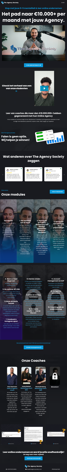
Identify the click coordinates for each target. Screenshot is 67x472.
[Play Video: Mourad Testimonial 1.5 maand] (44, 88)
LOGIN (62, 2)
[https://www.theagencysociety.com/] (10, 2)
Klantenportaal (56, 469)
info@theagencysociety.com (34, 469)
